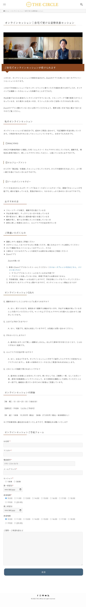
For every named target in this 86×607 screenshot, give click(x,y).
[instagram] (40, 596)
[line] (43, 596)
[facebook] (38, 596)
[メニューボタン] (4, 4)
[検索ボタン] (81, 4)
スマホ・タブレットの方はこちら (62, 267)
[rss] (48, 596)
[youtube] (46, 596)
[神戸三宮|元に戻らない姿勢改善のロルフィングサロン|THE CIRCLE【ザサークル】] (43, 4)
